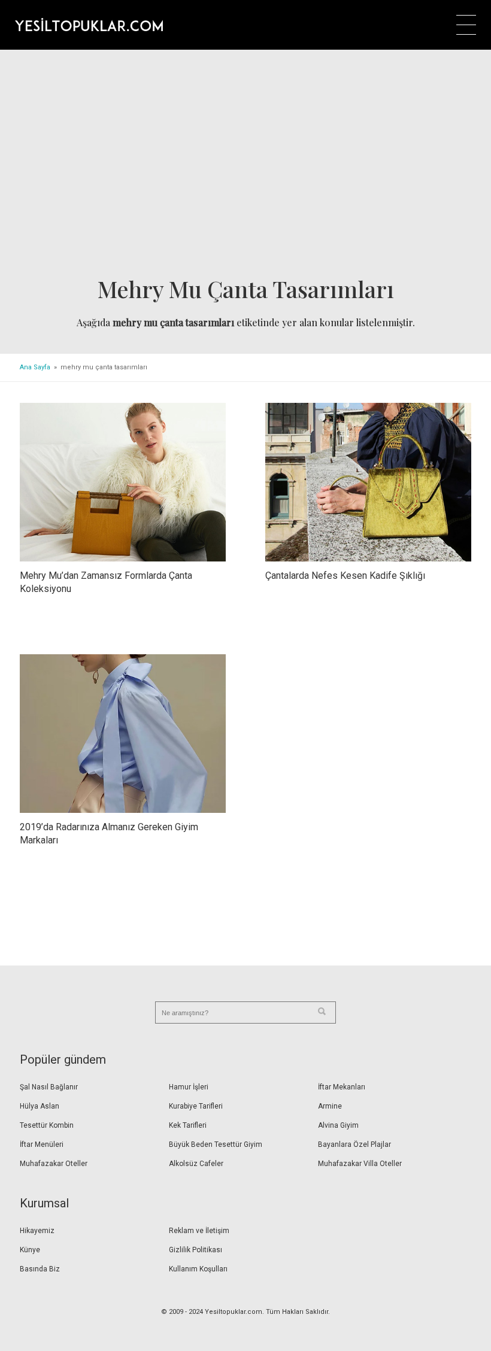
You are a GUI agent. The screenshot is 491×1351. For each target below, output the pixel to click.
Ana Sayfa (35, 367)
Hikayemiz (37, 1230)
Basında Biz (40, 1269)
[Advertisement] (245, 167)
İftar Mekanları (341, 1087)
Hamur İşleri (188, 1087)
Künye (30, 1250)
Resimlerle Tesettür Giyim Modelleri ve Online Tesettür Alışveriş (89, 24)
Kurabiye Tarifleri (196, 1106)
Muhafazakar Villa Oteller (360, 1163)
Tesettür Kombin (47, 1125)
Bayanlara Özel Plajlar (354, 1144)
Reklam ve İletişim (199, 1230)
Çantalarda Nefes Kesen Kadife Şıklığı (345, 575)
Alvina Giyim (338, 1125)
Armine (330, 1106)
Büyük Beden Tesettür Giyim (215, 1144)
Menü (466, 25)
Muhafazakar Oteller (53, 1163)
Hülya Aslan (39, 1106)
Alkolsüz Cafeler (196, 1163)
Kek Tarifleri (188, 1125)
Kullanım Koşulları (198, 1269)
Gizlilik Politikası (195, 1250)
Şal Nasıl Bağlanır (49, 1087)
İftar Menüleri (41, 1144)
